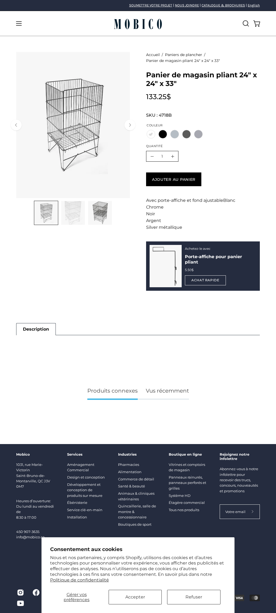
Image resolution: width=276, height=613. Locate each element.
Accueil (153, 54)
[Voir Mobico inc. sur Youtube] (20, 603)
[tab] (36, 329)
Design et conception (86, 477)
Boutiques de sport (134, 524)
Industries (127, 454)
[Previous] (16, 125)
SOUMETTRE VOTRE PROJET (150, 5)
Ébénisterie (77, 502)
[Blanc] (151, 134)
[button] (245, 23)
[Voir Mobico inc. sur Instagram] (20, 592)
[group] (138, 5)
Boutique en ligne (185, 454)
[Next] (130, 125)
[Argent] (174, 134)
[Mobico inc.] (138, 23)
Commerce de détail (136, 479)
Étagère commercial (187, 502)
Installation (77, 517)
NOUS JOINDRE (187, 5)
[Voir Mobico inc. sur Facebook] (36, 592)
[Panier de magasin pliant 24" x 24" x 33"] (46, 213)
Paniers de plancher (183, 54)
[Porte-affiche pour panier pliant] (166, 266)
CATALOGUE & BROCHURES (223, 5)
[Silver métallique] (186, 134)
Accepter (135, 597)
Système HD (180, 495)
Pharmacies (128, 464)
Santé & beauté (131, 486)
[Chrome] (198, 134)
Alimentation (130, 472)
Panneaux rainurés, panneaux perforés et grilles (187, 482)
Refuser (193, 597)
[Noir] (162, 134)
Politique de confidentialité (79, 580)
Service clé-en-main (84, 510)
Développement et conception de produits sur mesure (84, 490)
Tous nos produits (184, 510)
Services (74, 454)
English (254, 5)
